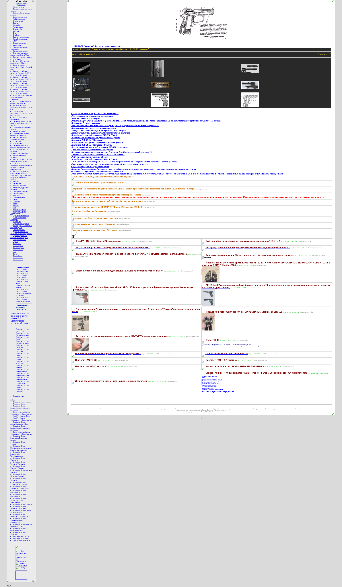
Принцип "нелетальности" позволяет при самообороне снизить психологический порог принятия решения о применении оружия (133, 169)
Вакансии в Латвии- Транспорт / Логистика (18, 507)
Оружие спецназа (18, 194)
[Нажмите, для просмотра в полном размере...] (73, 179)
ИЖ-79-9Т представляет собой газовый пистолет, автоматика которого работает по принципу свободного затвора (20, 176)
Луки (14, 33)
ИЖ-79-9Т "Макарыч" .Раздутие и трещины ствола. (98, 46)
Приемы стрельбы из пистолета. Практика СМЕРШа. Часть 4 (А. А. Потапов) (21, 91)
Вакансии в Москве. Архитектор (22, 330)
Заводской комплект (19, 240)
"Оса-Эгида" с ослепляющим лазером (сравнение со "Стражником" (21, 97)
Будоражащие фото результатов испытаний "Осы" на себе (21, 107)
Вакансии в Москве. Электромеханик (22, 370)
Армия (15, 204)
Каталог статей (18, 21)
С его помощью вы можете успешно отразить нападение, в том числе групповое (109, 164)
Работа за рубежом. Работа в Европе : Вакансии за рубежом (23, 299)
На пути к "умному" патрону (22, 57)
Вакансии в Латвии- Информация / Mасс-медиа (19, 487)
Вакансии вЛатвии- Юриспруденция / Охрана (18, 483)
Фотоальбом (17, 25)
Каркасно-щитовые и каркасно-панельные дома (19, 237)
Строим (15, 242)
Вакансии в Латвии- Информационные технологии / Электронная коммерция (20, 448)
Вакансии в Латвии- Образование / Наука (18, 529)
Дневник (15, 23)
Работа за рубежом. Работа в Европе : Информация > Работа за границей (23, 292)
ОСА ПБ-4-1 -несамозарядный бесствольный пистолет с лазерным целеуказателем (21, 166)
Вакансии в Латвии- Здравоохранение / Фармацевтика (18, 500)
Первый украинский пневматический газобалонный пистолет (100, 133)
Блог (14, 252)
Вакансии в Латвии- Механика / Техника (18, 475)
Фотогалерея (17, 244)
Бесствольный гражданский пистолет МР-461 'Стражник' (99, 147)
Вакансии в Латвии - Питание (22, 504)
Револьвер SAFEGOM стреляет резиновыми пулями (20, 146)
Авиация (16, 206)
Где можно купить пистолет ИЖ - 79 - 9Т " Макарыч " (98, 154)
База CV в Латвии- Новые (21, 416)
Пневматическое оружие (21, 37)
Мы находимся (18, 246)
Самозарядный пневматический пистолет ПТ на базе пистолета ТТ (21, 113)
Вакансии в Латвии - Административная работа (19, 423)
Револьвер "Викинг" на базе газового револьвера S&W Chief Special (21, 123)
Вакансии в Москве (20, 313)
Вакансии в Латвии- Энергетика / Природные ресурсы (18, 438)
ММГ (15, 41)
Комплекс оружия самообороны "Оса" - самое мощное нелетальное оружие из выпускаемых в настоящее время (124, 162)
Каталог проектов (19, 230)
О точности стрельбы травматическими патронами (97, 171)
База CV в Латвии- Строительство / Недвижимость (21, 419)
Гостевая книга (18, 27)
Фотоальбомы (17, 256)
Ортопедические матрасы (21, 540)
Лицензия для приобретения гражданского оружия (95, 137)
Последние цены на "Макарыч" (18, 156)
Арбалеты (16, 31)
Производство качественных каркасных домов (21, 227)
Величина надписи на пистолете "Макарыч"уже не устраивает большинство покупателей (115, 125)
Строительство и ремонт (21, 224)
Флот (14, 208)
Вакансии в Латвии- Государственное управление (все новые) (20, 408)
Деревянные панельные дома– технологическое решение (21, 233)
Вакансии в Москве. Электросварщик (22, 378)
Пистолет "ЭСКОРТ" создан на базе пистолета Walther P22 (21, 160)
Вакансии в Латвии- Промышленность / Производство (18, 520)
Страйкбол (16, 35)
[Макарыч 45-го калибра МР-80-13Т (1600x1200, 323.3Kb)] (80, 303)
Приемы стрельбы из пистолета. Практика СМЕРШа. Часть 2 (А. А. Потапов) (21, 79)
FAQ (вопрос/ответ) (19, 19)
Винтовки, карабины (19, 186)
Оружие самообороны (20, 51)
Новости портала (18, 248)
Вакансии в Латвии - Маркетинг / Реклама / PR (19, 515)
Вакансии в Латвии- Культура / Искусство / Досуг (21, 525)
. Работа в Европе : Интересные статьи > (23, 269)
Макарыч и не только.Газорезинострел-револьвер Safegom (98, 130)
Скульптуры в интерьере (21, 216)
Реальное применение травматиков (18, 48)
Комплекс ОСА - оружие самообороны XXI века (19, 62)
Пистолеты (16, 182)
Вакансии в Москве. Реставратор (22, 346)
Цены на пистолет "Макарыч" (86, 118)
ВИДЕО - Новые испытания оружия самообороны (21, 102)
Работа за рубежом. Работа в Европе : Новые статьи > (22, 275)
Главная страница (18, 7)
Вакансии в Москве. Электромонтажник (22, 374)
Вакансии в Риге (18, 396)
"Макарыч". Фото (19, 131)
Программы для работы (21, 538)
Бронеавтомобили (19, 198)
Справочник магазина (20, 17)
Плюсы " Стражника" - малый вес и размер (19, 138)
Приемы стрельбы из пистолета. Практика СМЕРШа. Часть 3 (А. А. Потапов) (21, 85)
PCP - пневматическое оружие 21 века (89, 157)
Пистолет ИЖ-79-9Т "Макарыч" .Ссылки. (91, 145)
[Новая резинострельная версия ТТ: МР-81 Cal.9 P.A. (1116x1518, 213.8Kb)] (208, 305)
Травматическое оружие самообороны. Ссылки (19, 134)
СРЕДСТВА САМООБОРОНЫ (16, 142)
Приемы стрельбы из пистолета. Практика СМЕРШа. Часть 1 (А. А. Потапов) (21, 73)
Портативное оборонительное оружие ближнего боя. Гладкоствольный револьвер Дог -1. (113, 152)
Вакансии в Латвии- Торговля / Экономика (18, 463)
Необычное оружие (19, 210)
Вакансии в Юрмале (19, 404)
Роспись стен (17, 222)
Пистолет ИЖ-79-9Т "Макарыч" (87, 140)
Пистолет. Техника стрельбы (85, 123)
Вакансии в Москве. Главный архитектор (22, 334)
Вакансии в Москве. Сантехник (22, 350)
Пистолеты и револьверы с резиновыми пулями (93, 128)
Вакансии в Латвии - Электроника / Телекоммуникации (18, 454)
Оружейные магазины (20, 39)
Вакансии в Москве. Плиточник (22, 390)
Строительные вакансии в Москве (19, 322)
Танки (15, 200)
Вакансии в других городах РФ (19, 317)
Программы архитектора (21, 536)
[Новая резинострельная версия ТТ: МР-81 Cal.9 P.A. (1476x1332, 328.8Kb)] (210, 281)
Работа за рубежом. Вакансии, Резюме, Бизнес (22, 281)
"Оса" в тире (17, 59)
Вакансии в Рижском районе (22, 402)
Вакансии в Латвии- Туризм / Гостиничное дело (21, 511)
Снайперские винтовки (20, 192)
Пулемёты (16, 196)
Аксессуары (17, 45)
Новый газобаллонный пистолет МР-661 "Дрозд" (94, 135)
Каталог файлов (18, 29)
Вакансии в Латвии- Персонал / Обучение (18, 467)
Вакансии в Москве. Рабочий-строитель (22, 342)
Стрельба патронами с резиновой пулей (90, 166)
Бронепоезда (17, 202)
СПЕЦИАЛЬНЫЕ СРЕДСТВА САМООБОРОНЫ (94, 113)
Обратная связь (18, 260)
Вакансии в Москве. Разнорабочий (22, 382)
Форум (15, 254)
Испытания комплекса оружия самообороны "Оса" (19, 54)
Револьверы (17, 184)
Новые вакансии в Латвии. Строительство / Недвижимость (21, 413)
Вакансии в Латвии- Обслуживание (18, 491)
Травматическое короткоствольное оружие (92, 150)
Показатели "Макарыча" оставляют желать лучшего (97, 142)
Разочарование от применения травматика (92, 116)
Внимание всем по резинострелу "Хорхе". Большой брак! (21, 67)
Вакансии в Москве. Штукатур (22, 362)
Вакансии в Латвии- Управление (18, 459)
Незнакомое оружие (19, 43)
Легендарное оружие (19, 212)
